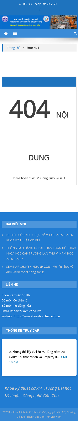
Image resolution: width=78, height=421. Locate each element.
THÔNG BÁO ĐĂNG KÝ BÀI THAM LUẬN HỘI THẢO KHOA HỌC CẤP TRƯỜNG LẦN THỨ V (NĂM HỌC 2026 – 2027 (41, 253)
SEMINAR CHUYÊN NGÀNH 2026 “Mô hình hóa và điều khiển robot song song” (39, 269)
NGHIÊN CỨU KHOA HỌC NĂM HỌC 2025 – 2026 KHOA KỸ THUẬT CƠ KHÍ (39, 237)
